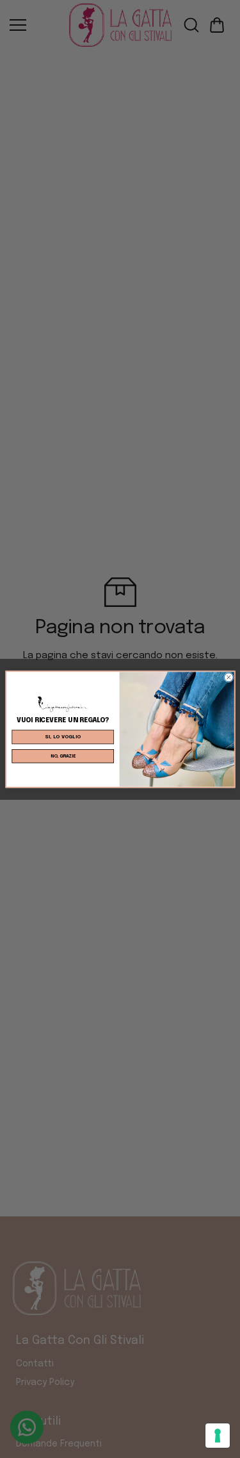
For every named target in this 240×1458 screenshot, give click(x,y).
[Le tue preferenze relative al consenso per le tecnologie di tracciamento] (217, 1435)
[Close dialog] (228, 676)
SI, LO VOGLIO (63, 736)
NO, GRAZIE (62, 756)
